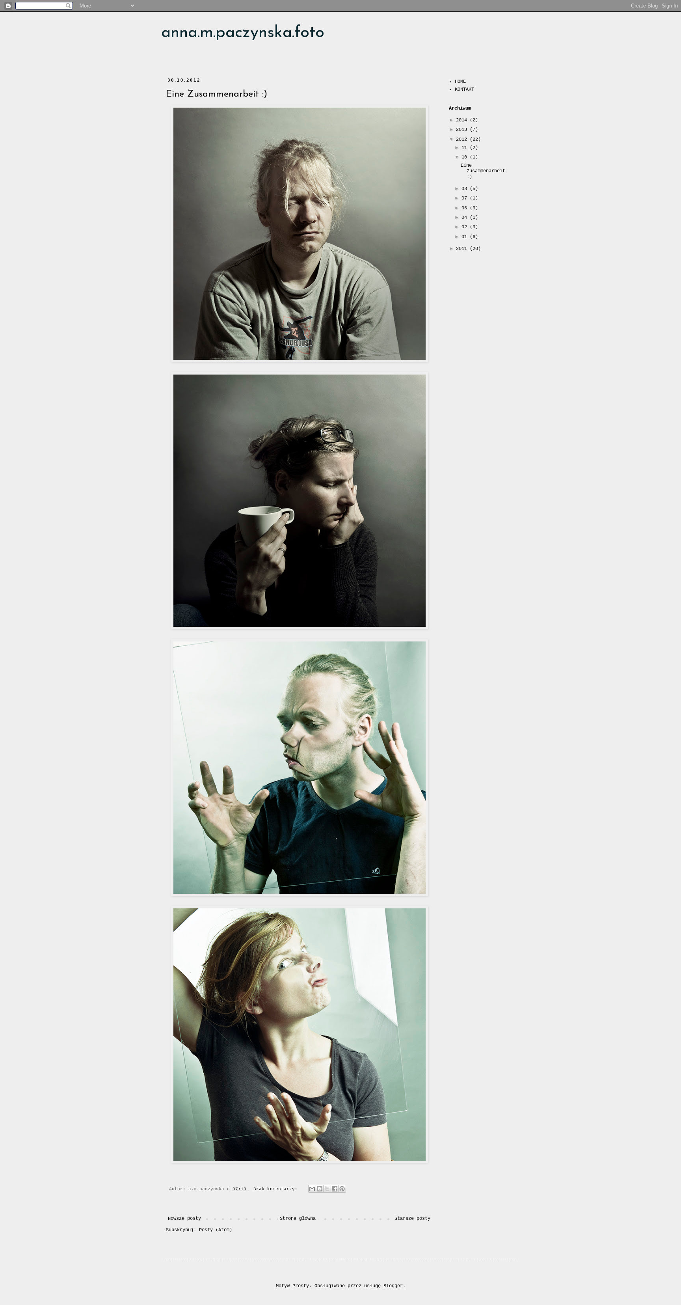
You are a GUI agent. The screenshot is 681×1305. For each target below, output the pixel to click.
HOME (460, 81)
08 (465, 189)
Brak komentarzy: (276, 1189)
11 (465, 148)
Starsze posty (412, 1218)
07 (465, 198)
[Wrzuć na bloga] (320, 1189)
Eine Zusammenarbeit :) (216, 94)
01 (465, 237)
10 (465, 157)
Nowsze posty (184, 1218)
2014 (463, 120)
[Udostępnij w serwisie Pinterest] (342, 1189)
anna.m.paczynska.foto (242, 32)
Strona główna (298, 1218)
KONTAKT (464, 89)
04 (465, 217)
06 (465, 208)
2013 (463, 129)
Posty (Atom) (215, 1230)
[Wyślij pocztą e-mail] (312, 1189)
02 (465, 227)
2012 (463, 139)
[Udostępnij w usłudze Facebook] (335, 1189)
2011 (463, 249)
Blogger (393, 1286)
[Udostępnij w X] (327, 1189)
